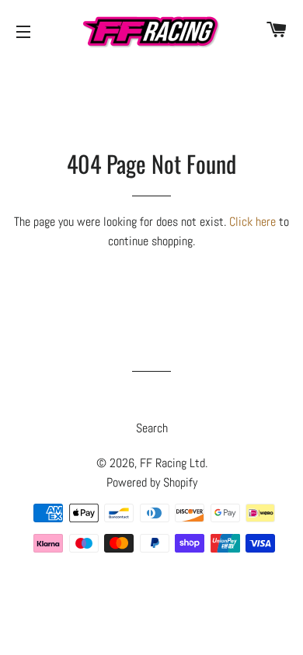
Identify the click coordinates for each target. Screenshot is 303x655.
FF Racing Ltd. (173, 463)
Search (152, 428)
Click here (252, 221)
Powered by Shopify (151, 482)
